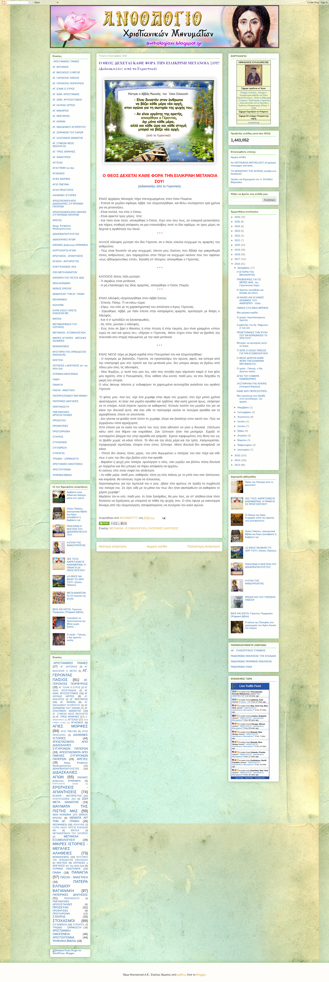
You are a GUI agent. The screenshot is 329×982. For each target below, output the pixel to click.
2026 (238, 217)
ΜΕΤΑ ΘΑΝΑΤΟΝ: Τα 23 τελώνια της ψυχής (76, 595)
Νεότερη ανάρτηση (112, 546)
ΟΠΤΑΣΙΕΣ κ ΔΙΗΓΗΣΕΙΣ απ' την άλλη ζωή (70, 864)
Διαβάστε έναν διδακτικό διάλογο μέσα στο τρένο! (76, 495)
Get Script (239, 778)
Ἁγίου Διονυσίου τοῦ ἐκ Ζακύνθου (254, 103)
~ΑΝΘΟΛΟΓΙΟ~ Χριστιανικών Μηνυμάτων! (244, 709)
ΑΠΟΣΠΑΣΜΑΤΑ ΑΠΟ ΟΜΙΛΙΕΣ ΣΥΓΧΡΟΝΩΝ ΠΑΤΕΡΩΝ (70, 213)
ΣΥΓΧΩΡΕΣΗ (60, 447)
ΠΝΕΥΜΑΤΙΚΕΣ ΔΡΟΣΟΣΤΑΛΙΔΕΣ (62, 413)
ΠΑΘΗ (56, 379)
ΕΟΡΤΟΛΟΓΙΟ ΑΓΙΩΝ (64, 250)
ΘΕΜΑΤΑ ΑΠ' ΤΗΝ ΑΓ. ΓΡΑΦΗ (68, 294)
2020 (238, 245)
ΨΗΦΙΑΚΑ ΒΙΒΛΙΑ (62, 475)
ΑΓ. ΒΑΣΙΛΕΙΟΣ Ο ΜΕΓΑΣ (66, 72)
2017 (238, 259)
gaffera (181, 974)
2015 (238, 455)
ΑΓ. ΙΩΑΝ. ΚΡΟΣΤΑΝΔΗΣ (66, 94)
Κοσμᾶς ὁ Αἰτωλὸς (248, 92)
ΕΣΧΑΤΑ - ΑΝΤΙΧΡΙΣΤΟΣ (66, 261)
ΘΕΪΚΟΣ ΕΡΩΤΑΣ (62, 288)
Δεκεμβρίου (243, 267)
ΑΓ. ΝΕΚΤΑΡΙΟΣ (61, 116)
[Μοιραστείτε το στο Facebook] (122, 523)
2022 (238, 235)
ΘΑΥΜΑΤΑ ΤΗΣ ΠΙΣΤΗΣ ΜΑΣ (68, 277)
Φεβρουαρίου (245, 445)
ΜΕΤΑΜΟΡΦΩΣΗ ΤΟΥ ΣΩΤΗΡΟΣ (70, 833)
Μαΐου (241, 431)
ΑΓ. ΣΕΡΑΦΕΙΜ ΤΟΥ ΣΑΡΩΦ (68, 132)
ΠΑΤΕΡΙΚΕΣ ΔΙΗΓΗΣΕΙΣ (163, 528)
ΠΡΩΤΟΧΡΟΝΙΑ (61, 431)
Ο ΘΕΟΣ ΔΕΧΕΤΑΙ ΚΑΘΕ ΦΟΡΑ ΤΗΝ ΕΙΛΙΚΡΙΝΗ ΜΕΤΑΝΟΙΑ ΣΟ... (250, 361)
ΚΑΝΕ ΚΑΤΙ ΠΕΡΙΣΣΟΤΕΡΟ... (253, 391)
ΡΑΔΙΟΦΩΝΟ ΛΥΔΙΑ (241, 666)
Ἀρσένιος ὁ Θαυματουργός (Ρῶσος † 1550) (254, 106)
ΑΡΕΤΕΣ (57, 220)
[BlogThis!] (115, 523)
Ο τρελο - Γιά (244, 702)
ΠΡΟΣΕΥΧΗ (59, 420)
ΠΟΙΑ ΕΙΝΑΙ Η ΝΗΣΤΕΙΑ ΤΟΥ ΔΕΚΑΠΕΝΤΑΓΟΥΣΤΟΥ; (77, 530)
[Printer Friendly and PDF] (104, 524)
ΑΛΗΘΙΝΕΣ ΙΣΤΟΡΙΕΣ (64, 195)
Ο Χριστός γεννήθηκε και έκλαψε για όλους (250, 291)
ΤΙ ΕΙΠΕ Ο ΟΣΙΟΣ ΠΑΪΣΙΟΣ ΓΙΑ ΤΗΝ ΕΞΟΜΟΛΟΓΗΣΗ (252, 352)
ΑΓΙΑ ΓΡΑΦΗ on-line (63, 168)
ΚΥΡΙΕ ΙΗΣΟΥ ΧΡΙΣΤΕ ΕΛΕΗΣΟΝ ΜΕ (65, 312)
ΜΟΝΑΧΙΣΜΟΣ (61, 346)
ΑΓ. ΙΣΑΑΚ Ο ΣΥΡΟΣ (64, 88)
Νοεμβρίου (243, 407)
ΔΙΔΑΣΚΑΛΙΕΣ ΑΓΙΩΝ (64, 239)
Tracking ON (260, 778)
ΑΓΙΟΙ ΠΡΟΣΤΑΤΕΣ (63, 190)
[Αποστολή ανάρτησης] (163, 517)
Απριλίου (242, 435)
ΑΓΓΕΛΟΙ (58, 162)
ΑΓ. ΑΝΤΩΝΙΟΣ (61, 67)
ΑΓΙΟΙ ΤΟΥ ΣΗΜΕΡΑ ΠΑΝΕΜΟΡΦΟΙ (248, 377)
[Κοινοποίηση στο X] (119, 523)
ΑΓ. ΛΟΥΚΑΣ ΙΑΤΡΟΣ (64, 105)
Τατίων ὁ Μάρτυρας (262, 98)
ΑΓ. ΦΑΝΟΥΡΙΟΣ (62, 157)
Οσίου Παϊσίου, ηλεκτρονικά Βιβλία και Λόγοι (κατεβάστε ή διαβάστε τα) (260, 534)
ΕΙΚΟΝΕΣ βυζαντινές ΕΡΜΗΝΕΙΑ (70, 245)
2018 (238, 254)
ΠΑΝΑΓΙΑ (58, 384)
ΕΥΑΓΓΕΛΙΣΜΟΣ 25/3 (64, 266)
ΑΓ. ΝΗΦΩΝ (59, 121)
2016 (238, 263)
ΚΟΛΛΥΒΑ (58, 305)
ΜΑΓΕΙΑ (57, 318)
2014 (238, 460)
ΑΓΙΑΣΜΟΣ (59, 173)
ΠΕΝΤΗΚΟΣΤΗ (61, 406)
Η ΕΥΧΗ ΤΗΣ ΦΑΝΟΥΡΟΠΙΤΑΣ (76, 544)
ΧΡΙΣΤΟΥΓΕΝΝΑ (62, 469)
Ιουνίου (241, 426)
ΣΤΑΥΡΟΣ (58, 436)
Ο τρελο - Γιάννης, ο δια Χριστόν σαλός (76, 637)
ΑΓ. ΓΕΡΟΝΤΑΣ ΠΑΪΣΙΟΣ (66, 78)
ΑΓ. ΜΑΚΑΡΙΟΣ (61, 110)
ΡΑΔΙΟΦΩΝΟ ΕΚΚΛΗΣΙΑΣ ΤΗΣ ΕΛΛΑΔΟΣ (253, 656)
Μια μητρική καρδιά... (248, 312)
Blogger (201, 974)
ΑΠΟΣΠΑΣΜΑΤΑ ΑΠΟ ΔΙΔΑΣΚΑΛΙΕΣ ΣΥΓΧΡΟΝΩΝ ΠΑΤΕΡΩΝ (68, 203)
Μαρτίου (242, 440)
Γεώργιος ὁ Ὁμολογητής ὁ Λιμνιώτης (254, 100)
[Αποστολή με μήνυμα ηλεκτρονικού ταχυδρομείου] (112, 523)
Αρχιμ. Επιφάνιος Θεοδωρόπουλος (62, 227)
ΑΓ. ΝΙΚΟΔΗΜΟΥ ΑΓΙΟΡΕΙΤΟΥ (69, 127)
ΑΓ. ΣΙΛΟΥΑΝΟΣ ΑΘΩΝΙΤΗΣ (68, 138)
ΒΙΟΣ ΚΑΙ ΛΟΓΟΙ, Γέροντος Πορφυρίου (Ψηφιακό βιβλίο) (68, 611)
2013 (238, 464)
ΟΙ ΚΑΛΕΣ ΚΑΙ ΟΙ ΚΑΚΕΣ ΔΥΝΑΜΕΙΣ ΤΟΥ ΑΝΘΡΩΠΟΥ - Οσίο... (250, 300)
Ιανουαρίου (243, 449)
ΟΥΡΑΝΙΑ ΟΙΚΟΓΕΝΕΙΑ (65, 374)
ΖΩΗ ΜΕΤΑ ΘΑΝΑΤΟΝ (65, 272)
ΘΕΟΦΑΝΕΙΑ (60, 299)
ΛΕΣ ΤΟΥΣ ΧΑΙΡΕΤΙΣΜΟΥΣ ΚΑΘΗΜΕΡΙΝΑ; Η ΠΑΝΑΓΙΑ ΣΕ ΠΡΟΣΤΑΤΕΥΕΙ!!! (76, 564)
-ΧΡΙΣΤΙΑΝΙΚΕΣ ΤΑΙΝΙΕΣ (66, 61)
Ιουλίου (241, 421)
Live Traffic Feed (250, 686)
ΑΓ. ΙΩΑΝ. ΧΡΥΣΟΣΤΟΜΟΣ (67, 99)
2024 (238, 226)
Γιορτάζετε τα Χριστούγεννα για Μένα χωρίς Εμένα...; (76, 622)
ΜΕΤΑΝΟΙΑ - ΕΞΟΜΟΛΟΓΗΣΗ (128, 528)
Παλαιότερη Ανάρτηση (203, 546)
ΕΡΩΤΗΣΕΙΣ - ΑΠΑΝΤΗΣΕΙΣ (68, 256)
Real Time (249, 778)
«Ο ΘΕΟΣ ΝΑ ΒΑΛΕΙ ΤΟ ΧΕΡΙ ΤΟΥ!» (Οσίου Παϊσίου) (75, 580)
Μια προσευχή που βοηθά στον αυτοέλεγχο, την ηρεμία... (251, 398)
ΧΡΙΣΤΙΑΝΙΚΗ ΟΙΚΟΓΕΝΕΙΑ (67, 464)
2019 (238, 249)
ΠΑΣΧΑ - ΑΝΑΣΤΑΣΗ (64, 390)
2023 (238, 231)
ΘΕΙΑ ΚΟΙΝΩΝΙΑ (61, 283)
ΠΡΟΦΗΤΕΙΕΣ (60, 426)
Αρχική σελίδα (157, 546)
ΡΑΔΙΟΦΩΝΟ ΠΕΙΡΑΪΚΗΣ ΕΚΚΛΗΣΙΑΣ (251, 661)
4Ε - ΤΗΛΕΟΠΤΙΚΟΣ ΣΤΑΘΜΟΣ (248, 650)
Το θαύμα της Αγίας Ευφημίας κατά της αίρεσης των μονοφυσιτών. (259, 518)
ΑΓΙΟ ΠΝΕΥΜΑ (61, 184)
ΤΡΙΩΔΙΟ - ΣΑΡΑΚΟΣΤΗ (66, 458)
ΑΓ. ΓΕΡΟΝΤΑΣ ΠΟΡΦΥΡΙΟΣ (68, 83)
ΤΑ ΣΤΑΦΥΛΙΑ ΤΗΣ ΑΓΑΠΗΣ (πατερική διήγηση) (252, 385)
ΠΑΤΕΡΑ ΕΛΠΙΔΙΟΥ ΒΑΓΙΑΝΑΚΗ (70, 395)
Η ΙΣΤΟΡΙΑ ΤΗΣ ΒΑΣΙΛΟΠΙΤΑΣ (246, 273)
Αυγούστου (243, 416)
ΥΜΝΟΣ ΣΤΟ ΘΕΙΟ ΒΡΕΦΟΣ (253, 308)
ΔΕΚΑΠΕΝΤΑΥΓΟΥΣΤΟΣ (66, 234)
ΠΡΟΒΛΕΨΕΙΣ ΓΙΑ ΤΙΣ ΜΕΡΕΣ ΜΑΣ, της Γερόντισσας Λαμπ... (249, 282)
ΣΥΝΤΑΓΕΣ (59, 453)
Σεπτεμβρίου (244, 412)
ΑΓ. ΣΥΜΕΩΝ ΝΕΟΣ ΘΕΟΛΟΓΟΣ (63, 145)
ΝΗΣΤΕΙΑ (58, 360)
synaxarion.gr (253, 122)
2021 (238, 240)
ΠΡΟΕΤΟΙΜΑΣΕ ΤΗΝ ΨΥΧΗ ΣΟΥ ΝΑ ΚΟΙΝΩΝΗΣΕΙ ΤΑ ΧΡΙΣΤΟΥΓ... (252, 335)
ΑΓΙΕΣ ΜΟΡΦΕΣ (61, 179)
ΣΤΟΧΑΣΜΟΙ (60, 442)
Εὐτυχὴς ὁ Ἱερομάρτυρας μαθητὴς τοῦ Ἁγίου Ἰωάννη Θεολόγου (252, 95)
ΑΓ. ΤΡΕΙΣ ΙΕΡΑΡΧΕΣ (64, 151)
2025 (238, 221)
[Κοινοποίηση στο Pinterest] (125, 523)
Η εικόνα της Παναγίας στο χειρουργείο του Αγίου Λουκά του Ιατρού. (260, 625)
